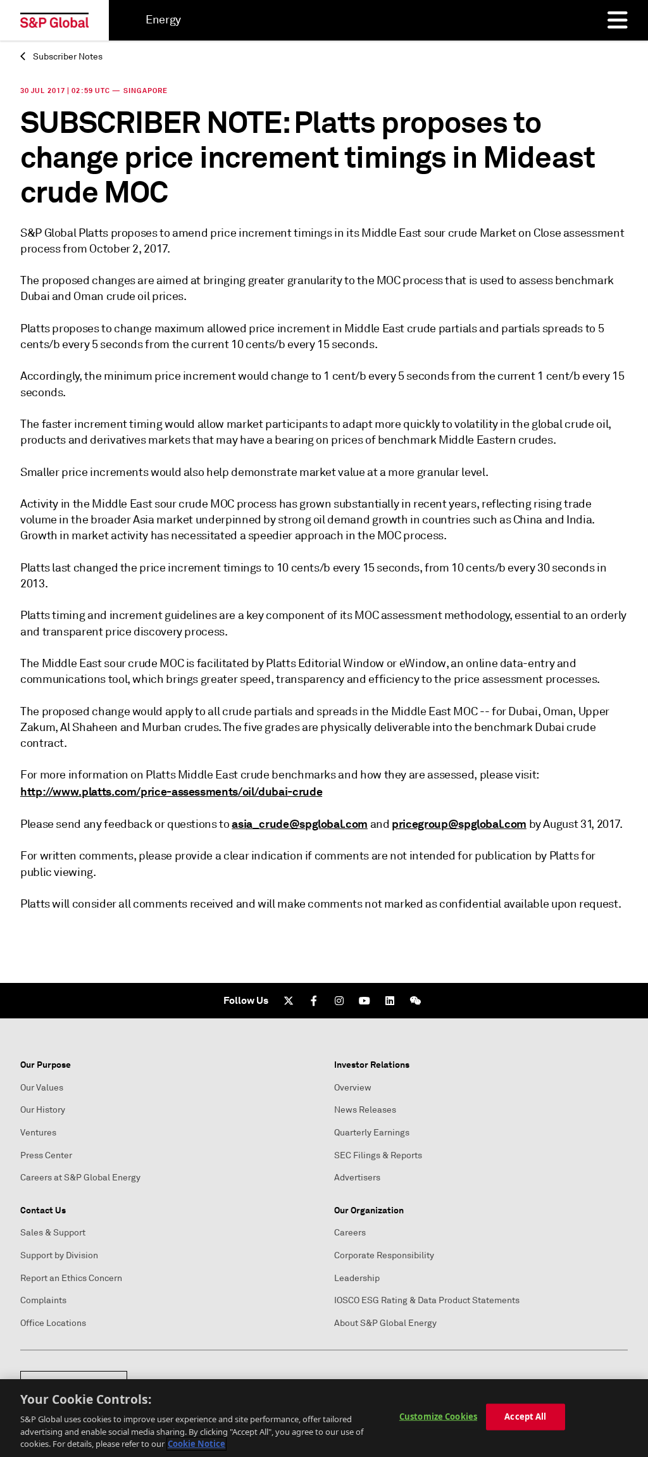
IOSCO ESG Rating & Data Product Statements (427, 1300)
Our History (42, 1109)
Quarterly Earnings (371, 1132)
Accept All (525, 1416)
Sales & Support (52, 1232)
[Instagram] (339, 1001)
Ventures (38, 1132)
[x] (288, 1001)
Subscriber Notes (67, 56)
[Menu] (617, 20)
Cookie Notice (196, 1443)
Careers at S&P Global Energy (80, 1177)
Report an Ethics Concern (71, 1278)
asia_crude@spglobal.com (300, 823)
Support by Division (59, 1255)
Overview (352, 1087)
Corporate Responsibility (384, 1255)
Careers (350, 1232)
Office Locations (53, 1323)
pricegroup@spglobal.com (459, 823)
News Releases (365, 1109)
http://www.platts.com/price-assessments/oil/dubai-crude (171, 791)
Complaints (43, 1300)
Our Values (41, 1087)
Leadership (357, 1278)
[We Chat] (415, 1001)
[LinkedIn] (390, 1001)
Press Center (46, 1155)
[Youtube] (364, 1001)
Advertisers (357, 1177)
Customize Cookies (438, 1416)
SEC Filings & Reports (378, 1155)
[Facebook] (314, 1001)
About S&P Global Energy (385, 1323)
